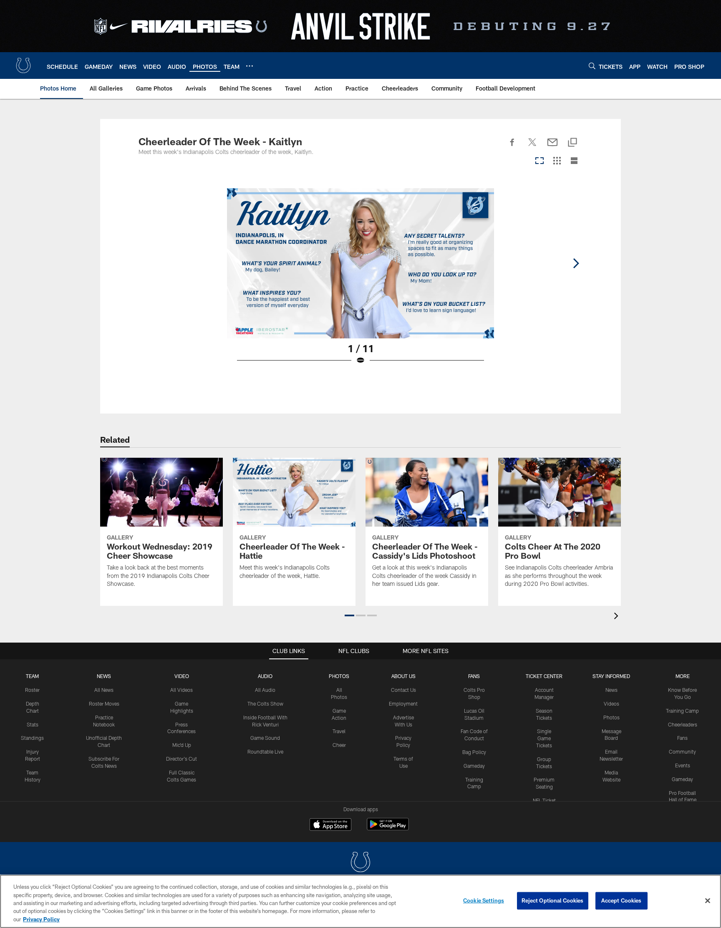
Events (682, 765)
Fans (682, 738)
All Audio (265, 690)
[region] (360, 901)
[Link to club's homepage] (23, 65)
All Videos (181, 690)
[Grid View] (557, 161)
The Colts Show (265, 703)
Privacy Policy (41, 919)
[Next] (576, 263)
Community (682, 751)
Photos (339, 676)
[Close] (707, 901)
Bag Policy (474, 752)
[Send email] (552, 147)
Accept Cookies (621, 900)
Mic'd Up (181, 745)
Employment (403, 703)
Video (181, 676)
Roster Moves (104, 703)
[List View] (574, 161)
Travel (339, 731)
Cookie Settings (483, 900)
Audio (265, 676)
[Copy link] (572, 143)
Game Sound (265, 738)
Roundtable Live (265, 751)
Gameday (474, 766)
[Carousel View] (539, 161)
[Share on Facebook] (512, 147)
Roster (32, 690)
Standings (32, 738)
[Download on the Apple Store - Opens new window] (330, 825)
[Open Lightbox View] (360, 281)
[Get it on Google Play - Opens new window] (388, 828)
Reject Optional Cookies (553, 900)
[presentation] (617, 617)
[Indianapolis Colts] (360, 863)
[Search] (592, 65)
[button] (349, 615)
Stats (32, 724)
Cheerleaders (682, 724)
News (104, 676)
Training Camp (682, 711)
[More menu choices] (249, 66)
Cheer (339, 745)
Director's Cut (181, 759)
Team (32, 676)
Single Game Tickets (544, 738)
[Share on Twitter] (532, 147)
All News (103, 690)
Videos (611, 703)
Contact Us (403, 690)
